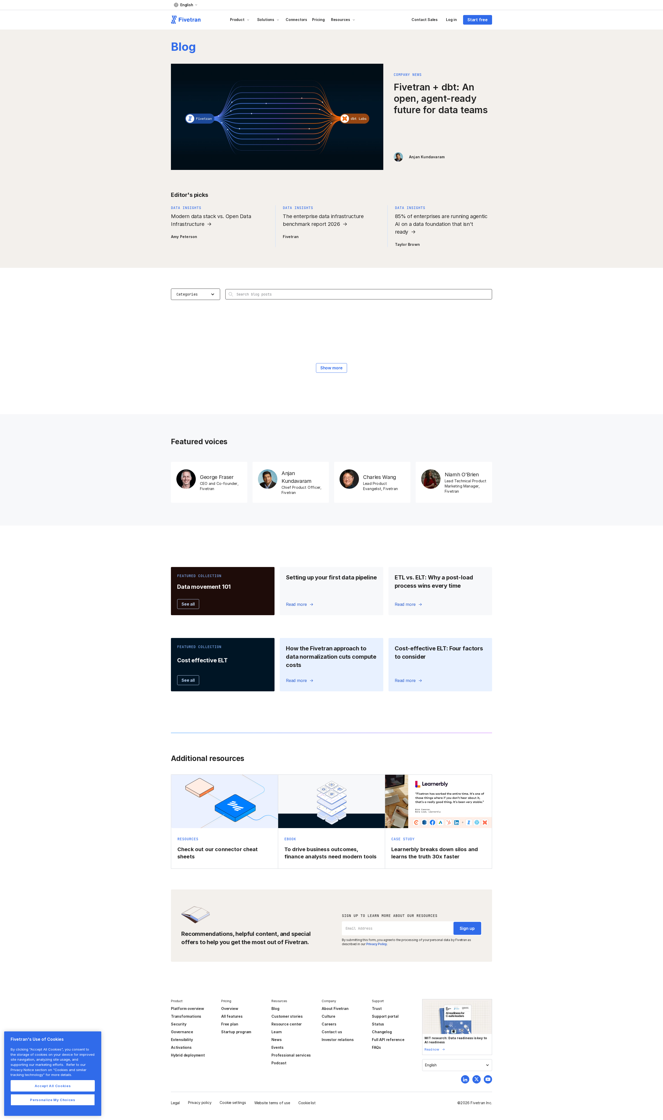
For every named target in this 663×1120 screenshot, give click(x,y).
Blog (275, 1008)
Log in (451, 19)
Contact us (332, 1032)
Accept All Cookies (53, 1086)
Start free (477, 19)
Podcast (278, 1063)
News (276, 1039)
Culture (328, 1016)
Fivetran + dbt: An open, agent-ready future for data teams (441, 98)
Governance (182, 1032)
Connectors (296, 19)
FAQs (376, 1047)
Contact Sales (425, 19)
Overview (229, 1008)
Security (178, 1024)
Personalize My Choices (52, 1100)
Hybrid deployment (188, 1055)
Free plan (229, 1024)
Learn (276, 1032)
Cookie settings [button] (233, 1102)
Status (378, 1024)
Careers (329, 1024)
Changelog (382, 1032)
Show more (331, 367)
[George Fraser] (209, 482)
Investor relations (338, 1039)
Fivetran (291, 236)
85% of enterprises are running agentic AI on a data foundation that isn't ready (441, 224)
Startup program (236, 1032)
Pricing (318, 19)
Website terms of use (272, 1103)
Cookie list (307, 1103)
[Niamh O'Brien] (454, 482)
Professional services (291, 1055)
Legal (175, 1103)
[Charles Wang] (372, 482)
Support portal (385, 1016)
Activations (181, 1047)
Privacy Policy (376, 944)
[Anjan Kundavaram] (291, 482)
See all (188, 604)
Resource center (286, 1024)
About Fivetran (335, 1008)
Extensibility (182, 1039)
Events (277, 1047)
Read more (296, 604)
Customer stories (287, 1016)
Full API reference (388, 1039)
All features (232, 1016)
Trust (376, 1008)
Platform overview (187, 1008)
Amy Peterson (184, 236)
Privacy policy (199, 1102)
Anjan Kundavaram (427, 157)
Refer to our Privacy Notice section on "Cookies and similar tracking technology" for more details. (49, 1069)
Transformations (186, 1016)
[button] (185, 5)
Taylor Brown (407, 244)
